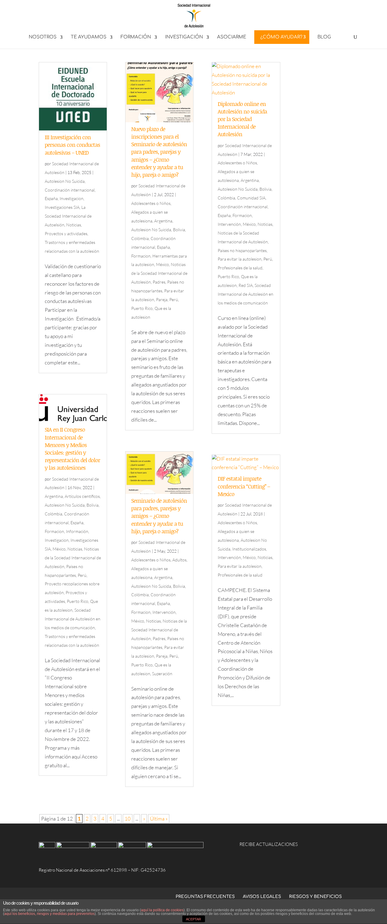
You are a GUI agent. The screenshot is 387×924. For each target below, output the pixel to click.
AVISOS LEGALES (262, 896)
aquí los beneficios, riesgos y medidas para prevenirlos (49, 914)
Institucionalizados (249, 548)
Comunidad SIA (251, 197)
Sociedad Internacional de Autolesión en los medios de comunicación (72, 618)
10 (128, 818)
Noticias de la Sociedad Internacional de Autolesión (73, 557)
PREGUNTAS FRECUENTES (205, 896)
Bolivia (92, 505)
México (59, 548)
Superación (162, 673)
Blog (324, 37)
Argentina (54, 496)
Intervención (164, 612)
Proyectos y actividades (66, 233)
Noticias (73, 224)
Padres (159, 281)
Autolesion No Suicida (65, 181)
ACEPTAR (193, 919)
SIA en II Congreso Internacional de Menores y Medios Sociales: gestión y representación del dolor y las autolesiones (72, 449)
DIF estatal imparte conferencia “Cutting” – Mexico (244, 486)
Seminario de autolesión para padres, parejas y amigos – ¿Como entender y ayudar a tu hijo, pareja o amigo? (159, 516)
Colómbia (53, 513)
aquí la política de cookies (162, 910)
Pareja (161, 299)
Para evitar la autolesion (240, 258)
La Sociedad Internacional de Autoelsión (68, 216)
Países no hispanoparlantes (242, 250)
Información (77, 531)
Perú (82, 575)
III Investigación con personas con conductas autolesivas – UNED (72, 144)
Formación (136, 37)
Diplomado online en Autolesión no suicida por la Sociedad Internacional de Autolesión (242, 119)
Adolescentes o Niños (151, 203)
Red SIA (246, 285)
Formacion (54, 531)
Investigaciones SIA (62, 207)
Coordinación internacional (70, 189)
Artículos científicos (82, 496)
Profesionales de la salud (240, 267)
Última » (158, 818)
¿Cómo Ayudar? (281, 37)
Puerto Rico (77, 601)
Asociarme (231, 37)
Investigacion (71, 198)
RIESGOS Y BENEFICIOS (315, 896)
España (51, 198)
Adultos (179, 559)
